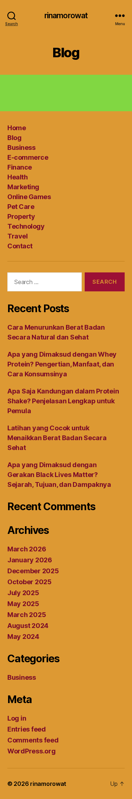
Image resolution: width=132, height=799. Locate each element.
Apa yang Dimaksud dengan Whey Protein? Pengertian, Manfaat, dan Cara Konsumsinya (62, 364)
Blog (14, 137)
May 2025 (23, 604)
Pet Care (20, 206)
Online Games (29, 197)
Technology (25, 226)
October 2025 (29, 582)
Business (21, 147)
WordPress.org (31, 751)
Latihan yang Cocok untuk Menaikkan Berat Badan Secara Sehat (56, 437)
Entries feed (26, 729)
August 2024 (27, 625)
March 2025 (26, 614)
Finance (19, 167)
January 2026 (29, 560)
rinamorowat (66, 15)
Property (21, 216)
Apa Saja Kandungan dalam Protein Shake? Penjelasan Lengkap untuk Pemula (63, 401)
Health (17, 177)
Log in (16, 718)
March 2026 (26, 549)
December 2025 (33, 571)
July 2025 (23, 593)
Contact (20, 246)
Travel (17, 236)
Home (16, 128)
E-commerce (27, 157)
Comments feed (33, 740)
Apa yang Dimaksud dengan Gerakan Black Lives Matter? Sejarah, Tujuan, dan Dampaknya (59, 474)
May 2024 (23, 636)
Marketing (23, 187)
